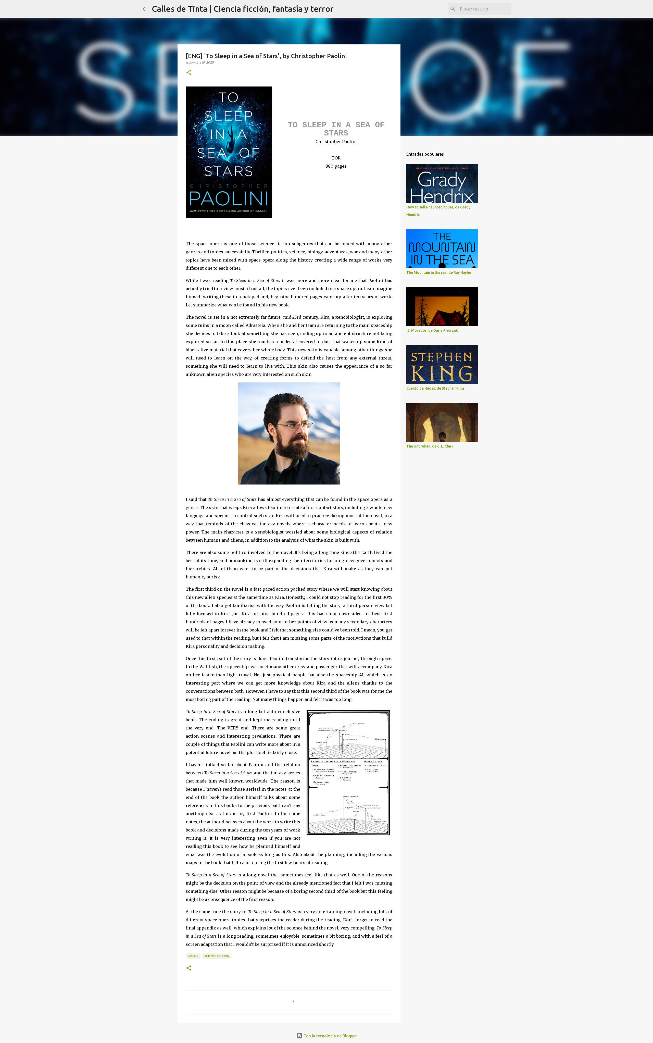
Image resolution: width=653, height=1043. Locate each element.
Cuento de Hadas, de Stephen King (435, 388)
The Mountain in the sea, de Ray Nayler (438, 272)
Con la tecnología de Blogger (330, 1036)
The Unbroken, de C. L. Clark (430, 446)
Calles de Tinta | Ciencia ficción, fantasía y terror (243, 8)
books (193, 956)
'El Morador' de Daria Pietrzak (432, 330)
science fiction (216, 956)
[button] (189, 72)
